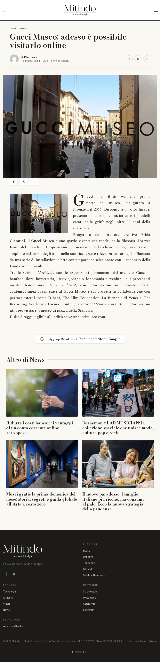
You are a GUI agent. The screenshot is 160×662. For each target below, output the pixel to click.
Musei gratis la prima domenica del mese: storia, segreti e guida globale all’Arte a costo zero (41, 499)
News (23, 28)
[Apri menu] (157, 10)
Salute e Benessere (94, 575)
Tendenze (89, 563)
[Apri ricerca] (3, 10)
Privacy (153, 641)
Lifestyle (88, 569)
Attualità (8, 597)
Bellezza (88, 557)
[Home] (80, 10)
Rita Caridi (30, 57)
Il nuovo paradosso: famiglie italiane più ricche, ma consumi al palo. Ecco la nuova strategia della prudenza (113, 501)
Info (129, 641)
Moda (86, 551)
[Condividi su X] (137, 58)
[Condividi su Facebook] (129, 58)
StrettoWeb (90, 591)
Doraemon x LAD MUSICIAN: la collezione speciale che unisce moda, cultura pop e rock (118, 428)
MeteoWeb (89, 597)
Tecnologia (9, 591)
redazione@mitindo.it (15, 626)
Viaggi (6, 603)
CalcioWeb (89, 603)
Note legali (140, 641)
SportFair (88, 609)
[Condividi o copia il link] (146, 58)
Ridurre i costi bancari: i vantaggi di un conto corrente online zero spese (39, 428)
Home (13, 28)
